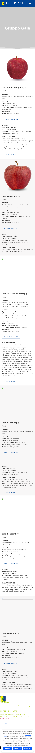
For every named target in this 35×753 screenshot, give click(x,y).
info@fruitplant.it (6, 718)
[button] (30, 3)
